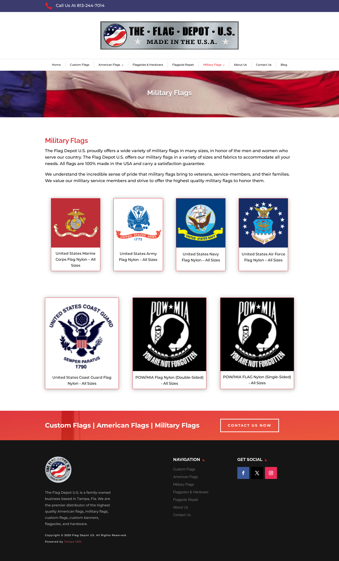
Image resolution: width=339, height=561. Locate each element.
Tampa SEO (72, 541)
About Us (240, 64)
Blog (284, 64)
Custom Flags (79, 64)
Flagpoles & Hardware (148, 64)
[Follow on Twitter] (257, 473)
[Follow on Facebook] (243, 473)
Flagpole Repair (183, 64)
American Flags (109, 64)
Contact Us (263, 64)
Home (56, 64)
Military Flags (212, 64)
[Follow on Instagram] (271, 473)
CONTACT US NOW (249, 425)
